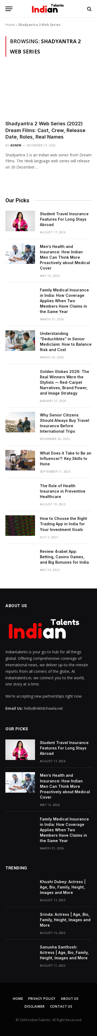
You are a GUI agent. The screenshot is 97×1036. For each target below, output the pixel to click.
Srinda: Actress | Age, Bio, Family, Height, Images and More (65, 919)
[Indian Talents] (48, 9)
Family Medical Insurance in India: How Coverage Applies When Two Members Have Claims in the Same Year (64, 301)
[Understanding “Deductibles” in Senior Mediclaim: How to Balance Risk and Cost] (20, 340)
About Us (70, 998)
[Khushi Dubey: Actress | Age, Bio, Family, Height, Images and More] (20, 889)
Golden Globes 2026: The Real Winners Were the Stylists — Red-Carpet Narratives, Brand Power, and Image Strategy (64, 382)
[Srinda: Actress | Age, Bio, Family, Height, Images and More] (20, 921)
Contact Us (61, 1006)
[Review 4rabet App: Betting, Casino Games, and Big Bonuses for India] (20, 558)
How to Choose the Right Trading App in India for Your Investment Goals (63, 524)
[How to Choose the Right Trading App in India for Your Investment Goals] (20, 525)
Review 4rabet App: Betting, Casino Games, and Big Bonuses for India (64, 556)
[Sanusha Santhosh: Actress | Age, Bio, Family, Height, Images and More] (20, 954)
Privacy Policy (42, 998)
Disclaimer (34, 1006)
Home (10, 24)
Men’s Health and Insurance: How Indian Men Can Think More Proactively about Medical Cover (65, 257)
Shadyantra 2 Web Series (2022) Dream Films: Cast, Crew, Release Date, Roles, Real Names (45, 130)
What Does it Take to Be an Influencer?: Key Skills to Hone (65, 458)
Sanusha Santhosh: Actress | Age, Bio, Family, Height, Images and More (64, 952)
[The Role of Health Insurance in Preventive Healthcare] (20, 493)
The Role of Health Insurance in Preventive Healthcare (62, 491)
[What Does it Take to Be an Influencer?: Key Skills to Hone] (20, 460)
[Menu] (8, 9)
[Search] (89, 9)
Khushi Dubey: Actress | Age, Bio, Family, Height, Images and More (63, 887)
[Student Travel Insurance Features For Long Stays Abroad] (20, 221)
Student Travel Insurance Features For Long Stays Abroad (64, 219)
